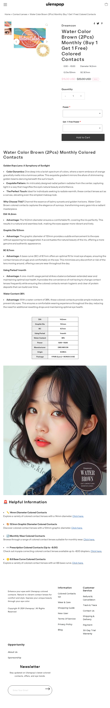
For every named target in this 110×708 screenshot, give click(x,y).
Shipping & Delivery (88, 618)
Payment (87, 625)
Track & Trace (90, 605)
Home (7, 14)
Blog (60, 630)
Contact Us (88, 610)
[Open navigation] (5, 4)
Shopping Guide (66, 608)
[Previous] (16, 42)
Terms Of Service (67, 618)
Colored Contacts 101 (67, 595)
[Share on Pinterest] (102, 23)
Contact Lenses (20, 14)
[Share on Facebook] (94, 23)
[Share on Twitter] (98, 23)
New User (63, 613)
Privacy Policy (65, 624)
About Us (12, 652)
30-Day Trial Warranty (89, 632)
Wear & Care (64, 602)
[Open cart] (106, 4)
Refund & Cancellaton (89, 598)
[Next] (47, 42)
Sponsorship (14, 657)
